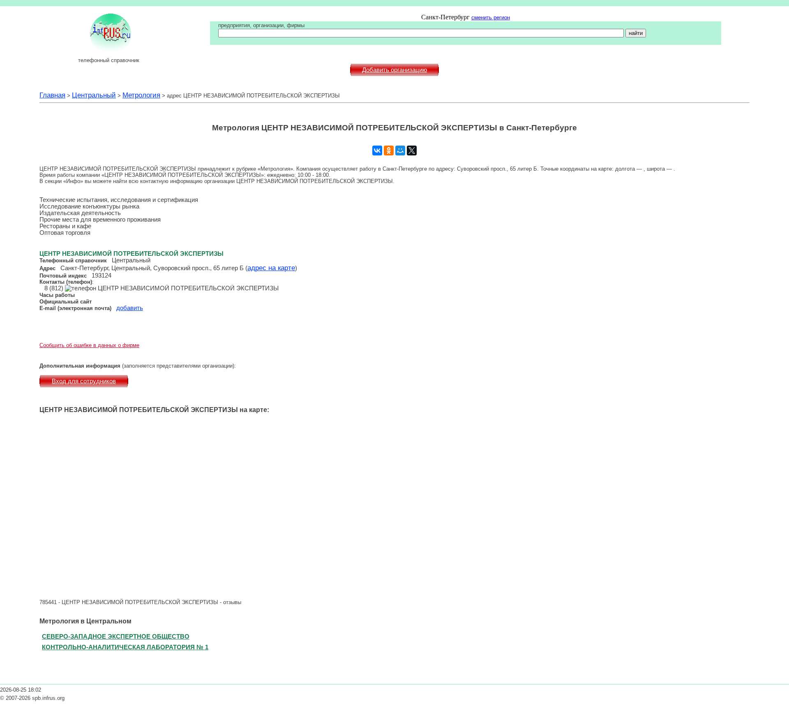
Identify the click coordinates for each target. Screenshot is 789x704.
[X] (412, 150)
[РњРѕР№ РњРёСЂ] (400, 150)
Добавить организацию (394, 70)
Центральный (94, 95)
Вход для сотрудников (84, 381)
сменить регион (490, 17)
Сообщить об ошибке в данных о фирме (89, 345)
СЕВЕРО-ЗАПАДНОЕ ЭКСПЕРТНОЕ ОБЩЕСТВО (115, 636)
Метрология (141, 95)
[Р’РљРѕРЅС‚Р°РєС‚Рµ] (377, 150)
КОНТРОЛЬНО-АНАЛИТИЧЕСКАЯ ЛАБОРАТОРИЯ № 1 (125, 647)
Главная (52, 95)
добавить (129, 308)
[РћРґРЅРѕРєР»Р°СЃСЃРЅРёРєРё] (389, 150)
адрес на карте (271, 268)
